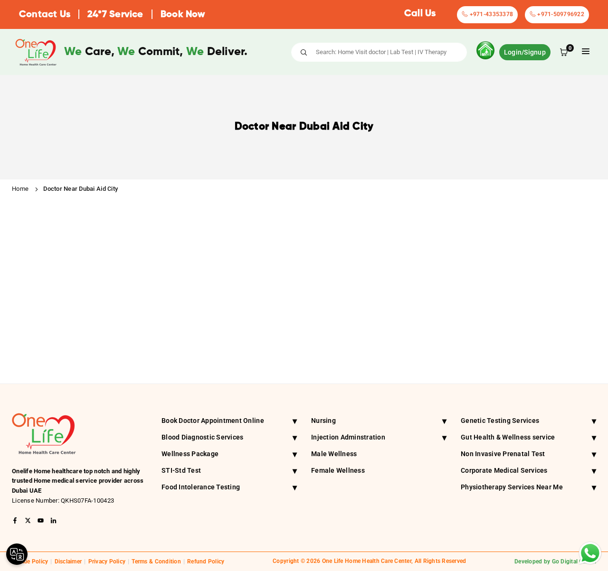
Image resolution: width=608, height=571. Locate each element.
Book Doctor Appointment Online (229, 421)
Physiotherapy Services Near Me (528, 487)
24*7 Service (115, 14)
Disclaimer (68, 561)
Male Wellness (334, 454)
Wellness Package (229, 454)
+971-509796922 (560, 14)
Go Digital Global (574, 561)
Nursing (378, 421)
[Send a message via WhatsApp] (590, 553)
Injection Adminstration (378, 437)
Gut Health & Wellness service (528, 437)
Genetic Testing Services (528, 421)
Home (20, 188)
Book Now (183, 14)
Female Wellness (338, 470)
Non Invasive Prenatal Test (528, 454)
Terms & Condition (156, 561)
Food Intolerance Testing (229, 487)
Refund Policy (205, 561)
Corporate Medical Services (528, 471)
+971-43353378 (490, 14)
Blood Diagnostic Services (229, 437)
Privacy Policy (107, 561)
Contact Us (44, 14)
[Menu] (585, 52)
